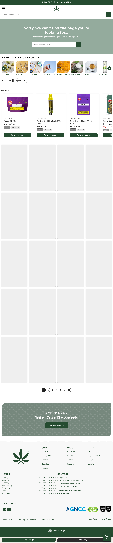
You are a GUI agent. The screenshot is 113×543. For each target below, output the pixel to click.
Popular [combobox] (18, 81)
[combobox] (54, 14)
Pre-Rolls (21, 75)
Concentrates (64, 75)
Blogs (90, 460)
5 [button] (60, 390)
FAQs (90, 451)
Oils (87, 75)
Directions (70, 464)
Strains (45, 460)
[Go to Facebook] (4, 509)
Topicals (76, 75)
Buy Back (70, 455)
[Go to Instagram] (9, 509)
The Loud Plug (9, 118)
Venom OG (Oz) (10, 121)
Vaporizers (49, 75)
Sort (16, 78)
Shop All (45, 451)
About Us (70, 451)
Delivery (45, 468)
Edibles (33, 75)
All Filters (8, 81)
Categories (46, 455)
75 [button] (69, 390)
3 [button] (52, 390)
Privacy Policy (92, 519)
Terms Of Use (105, 519)
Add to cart (19, 135)
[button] (3, 8)
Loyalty (91, 464)
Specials (45, 464)
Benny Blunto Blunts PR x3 (81, 121)
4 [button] (56, 390)
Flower (6, 75)
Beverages (104, 75)
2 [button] (48, 390)
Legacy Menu (94, 455)
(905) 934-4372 (63, 478)
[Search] (108, 14)
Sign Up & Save (56, 412)
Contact (69, 460)
